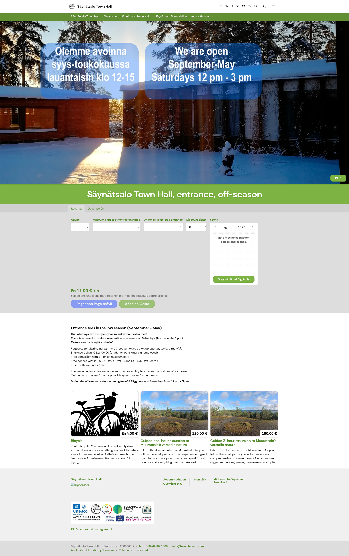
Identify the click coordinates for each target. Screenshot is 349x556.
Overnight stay (172, 484)
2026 (241, 227)
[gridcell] (215, 240)
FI (221, 6)
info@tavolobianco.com (188, 546)
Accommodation (174, 479)
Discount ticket (196, 220)
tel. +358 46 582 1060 (153, 546)
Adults (75, 220)
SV (249, 6)
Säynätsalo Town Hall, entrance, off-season (184, 16)
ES (243, 6)
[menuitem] (264, 6)
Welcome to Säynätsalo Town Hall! (127, 16)
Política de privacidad (133, 550)
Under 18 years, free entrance (163, 220)
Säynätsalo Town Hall (85, 16)
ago (226, 227)
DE (237, 6)
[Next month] (252, 227)
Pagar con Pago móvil (94, 303)
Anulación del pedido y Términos (92, 550)
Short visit (199, 479)
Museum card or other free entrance (116, 220)
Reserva (76, 208)
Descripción (96, 208)
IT (232, 6)
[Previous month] (215, 227)
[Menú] (273, 6)
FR (255, 6)
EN (226, 6)
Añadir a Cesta (137, 303)
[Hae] (264, 6)
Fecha (214, 220)
